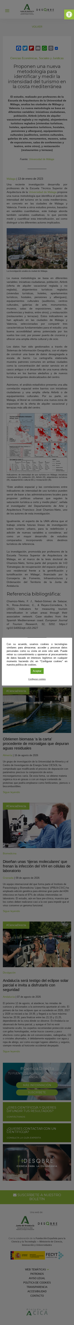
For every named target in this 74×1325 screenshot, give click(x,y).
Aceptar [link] (37, 671)
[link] (69, 14)
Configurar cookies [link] (37, 679)
